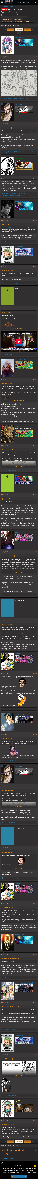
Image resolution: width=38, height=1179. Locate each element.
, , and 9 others (16, 98)
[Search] (35, 2)
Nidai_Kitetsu (20, 714)
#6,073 (35, 734)
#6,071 (35, 620)
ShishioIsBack (20, 360)
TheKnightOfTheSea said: (9, 1007)
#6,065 (35, 266)
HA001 (17, 426)
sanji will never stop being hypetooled (12, 21)
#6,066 (35, 308)
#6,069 (35, 495)
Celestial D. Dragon (22, 201)
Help (31, 1166)
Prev (10, 29)
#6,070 (35, 552)
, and (11, 878)
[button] (2, 2)
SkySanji (18, 654)
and (11, 283)
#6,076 (35, 903)
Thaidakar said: (6, 907)
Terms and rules (14, 1166)
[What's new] (31, 2)
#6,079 (35, 1055)
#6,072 (35, 673)
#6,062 (35, 124)
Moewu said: (6, 312)
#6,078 (35, 1003)
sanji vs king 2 (18, 19)
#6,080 (35, 1120)
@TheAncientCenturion (9, 470)
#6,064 (35, 221)
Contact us (4, 1166)
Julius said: (5, 499)
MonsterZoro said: (7, 270)
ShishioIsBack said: (8, 556)
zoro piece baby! (29, 21)
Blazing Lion (19, 935)
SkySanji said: (6, 128)
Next (27, 29)
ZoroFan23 (19, 247)
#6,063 (35, 178)
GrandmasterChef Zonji (24, 983)
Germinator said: (7, 383)
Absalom (4, 15)
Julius (17, 532)
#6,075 (35, 848)
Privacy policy (24, 1166)
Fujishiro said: (6, 624)
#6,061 (35, 57)
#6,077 (35, 954)
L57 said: (4, 225)
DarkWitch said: (7, 450)
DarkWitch (19, 37)
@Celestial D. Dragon (8, 228)
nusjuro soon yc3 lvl (7, 19)
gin (16, 475)
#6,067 (35, 379)
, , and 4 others (18, 152)
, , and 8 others (16, 761)
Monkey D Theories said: (9, 958)
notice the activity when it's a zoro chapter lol (14, 17)
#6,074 (35, 786)
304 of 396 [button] (19, 29)
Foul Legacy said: (7, 1124)
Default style (7, 1163)
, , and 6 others (13, 194)
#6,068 (35, 446)
